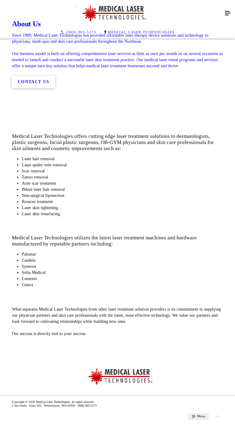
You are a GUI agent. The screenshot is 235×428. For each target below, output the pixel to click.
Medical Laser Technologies (141, 32)
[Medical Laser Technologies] (111, 13)
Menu (200, 416)
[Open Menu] (227, 13)
